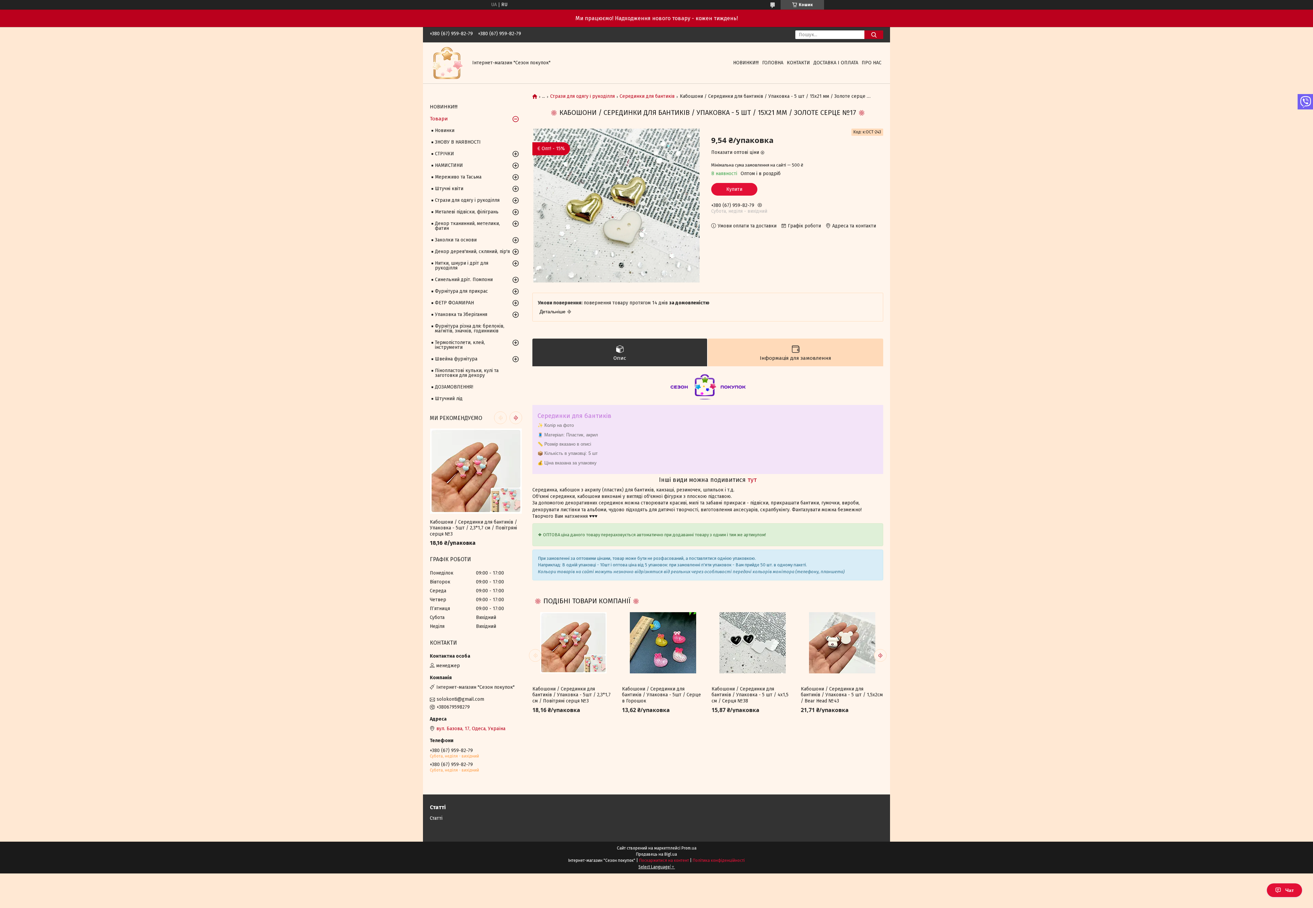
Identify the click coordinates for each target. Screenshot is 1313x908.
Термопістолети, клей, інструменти (460, 345)
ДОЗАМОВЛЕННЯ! (454, 387)
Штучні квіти (449, 189)
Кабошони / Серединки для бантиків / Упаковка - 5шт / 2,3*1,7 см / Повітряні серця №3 (571, 695)
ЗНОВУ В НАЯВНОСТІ (458, 142)
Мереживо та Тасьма (458, 177)
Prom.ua (689, 848)
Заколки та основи (456, 240)
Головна (772, 63)
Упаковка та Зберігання (461, 314)
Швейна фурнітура (456, 359)
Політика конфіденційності (719, 860)
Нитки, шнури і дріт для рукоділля (461, 265)
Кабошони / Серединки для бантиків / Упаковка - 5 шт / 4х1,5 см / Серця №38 (750, 695)
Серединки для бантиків (647, 96)
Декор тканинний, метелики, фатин (467, 226)
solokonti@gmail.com (460, 699)
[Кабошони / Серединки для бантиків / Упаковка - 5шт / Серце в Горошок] (663, 643)
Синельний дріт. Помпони (464, 279)
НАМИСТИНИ (449, 165)
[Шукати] (873, 34)
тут (752, 480)
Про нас (871, 63)
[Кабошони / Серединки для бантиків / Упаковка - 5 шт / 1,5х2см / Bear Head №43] (842, 643)
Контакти (798, 63)
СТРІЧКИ (444, 154)
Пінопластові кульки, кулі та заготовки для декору (467, 373)
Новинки (444, 130)
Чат (1289, 890)
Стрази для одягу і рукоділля (582, 96)
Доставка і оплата (835, 63)
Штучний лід (449, 399)
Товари (439, 119)
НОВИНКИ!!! (746, 63)
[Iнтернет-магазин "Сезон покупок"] (447, 63)
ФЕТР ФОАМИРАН (454, 303)
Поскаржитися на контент (664, 860)
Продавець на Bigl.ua (656, 854)
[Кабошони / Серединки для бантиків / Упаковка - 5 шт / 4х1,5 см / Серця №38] (753, 643)
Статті (436, 818)
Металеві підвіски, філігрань (467, 212)
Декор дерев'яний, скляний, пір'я (472, 251)
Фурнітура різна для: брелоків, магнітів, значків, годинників (469, 328)
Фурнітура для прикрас (461, 291)
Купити (734, 189)
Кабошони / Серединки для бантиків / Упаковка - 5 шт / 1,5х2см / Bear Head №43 (842, 695)
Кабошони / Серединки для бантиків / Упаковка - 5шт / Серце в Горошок (661, 695)
